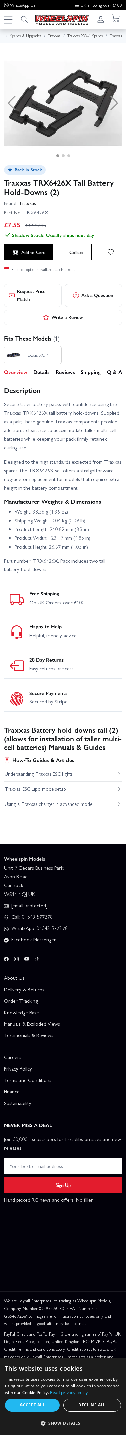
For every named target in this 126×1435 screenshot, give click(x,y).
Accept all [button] (32, 1405)
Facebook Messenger (33, 939)
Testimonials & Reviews (28, 1035)
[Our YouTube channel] (26, 957)
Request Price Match (31, 295)
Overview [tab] (15, 372)
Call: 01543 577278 (31, 916)
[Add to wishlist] (110, 252)
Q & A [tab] (114, 372)
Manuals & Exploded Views (32, 1023)
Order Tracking (21, 1000)
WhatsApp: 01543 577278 (39, 928)
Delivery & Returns (24, 989)
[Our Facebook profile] (6, 957)
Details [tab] (41, 372)
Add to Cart (33, 251)
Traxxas (27, 203)
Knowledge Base (21, 1012)
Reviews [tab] (65, 372)
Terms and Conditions (27, 1080)
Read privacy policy (69, 1392)
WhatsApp (22, 5)
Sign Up (63, 1184)
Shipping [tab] (91, 372)
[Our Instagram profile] (16, 957)
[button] (8, 19)
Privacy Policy (18, 1068)
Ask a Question (97, 295)
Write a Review (67, 317)
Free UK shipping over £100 (96, 5)
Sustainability (17, 1103)
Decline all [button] (92, 1405)
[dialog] (63, 1396)
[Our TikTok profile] (36, 957)
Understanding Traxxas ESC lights (39, 773)
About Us (14, 978)
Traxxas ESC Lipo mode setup (35, 788)
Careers (13, 1057)
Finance (12, 1091)
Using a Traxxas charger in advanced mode (48, 803)
